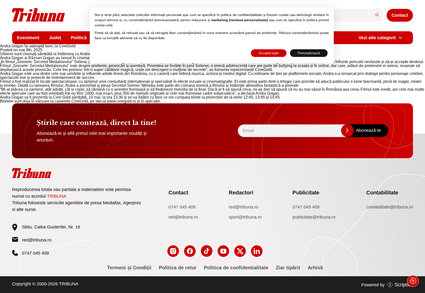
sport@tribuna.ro (245, 217)
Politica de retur (178, 267)
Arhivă (315, 267)
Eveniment (28, 37)
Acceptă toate (269, 53)
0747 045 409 (182, 207)
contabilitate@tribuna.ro (389, 207)
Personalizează (309, 53)
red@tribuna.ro (36, 240)
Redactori (241, 193)
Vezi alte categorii (377, 37)
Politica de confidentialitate (236, 267)
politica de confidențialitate (241, 15)
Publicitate (305, 193)
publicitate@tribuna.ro (313, 217)
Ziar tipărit (288, 267)
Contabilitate (382, 193)
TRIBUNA (56, 196)
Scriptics (404, 284)
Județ (55, 37)
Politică (79, 37)
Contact (400, 15)
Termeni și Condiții (129, 267)
